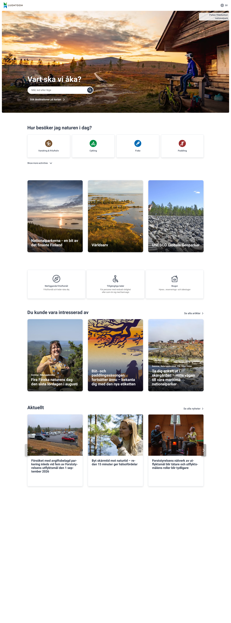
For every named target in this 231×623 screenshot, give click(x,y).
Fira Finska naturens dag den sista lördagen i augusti (54, 382)
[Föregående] (27, 450)
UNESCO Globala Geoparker (176, 245)
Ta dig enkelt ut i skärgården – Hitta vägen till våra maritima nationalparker (173, 377)
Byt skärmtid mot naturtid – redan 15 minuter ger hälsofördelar (115, 462)
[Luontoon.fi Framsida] (13, 5)
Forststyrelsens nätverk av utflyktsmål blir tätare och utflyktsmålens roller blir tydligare (175, 464)
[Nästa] (203, 450)
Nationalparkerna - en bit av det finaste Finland (54, 243)
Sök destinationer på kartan (45, 99)
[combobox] (61, 90)
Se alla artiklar (192, 313)
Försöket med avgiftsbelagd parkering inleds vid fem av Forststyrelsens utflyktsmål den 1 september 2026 (54, 466)
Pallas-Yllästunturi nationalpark (218, 16)
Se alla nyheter (192, 409)
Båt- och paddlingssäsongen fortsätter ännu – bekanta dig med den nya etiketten (113, 377)
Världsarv (100, 245)
